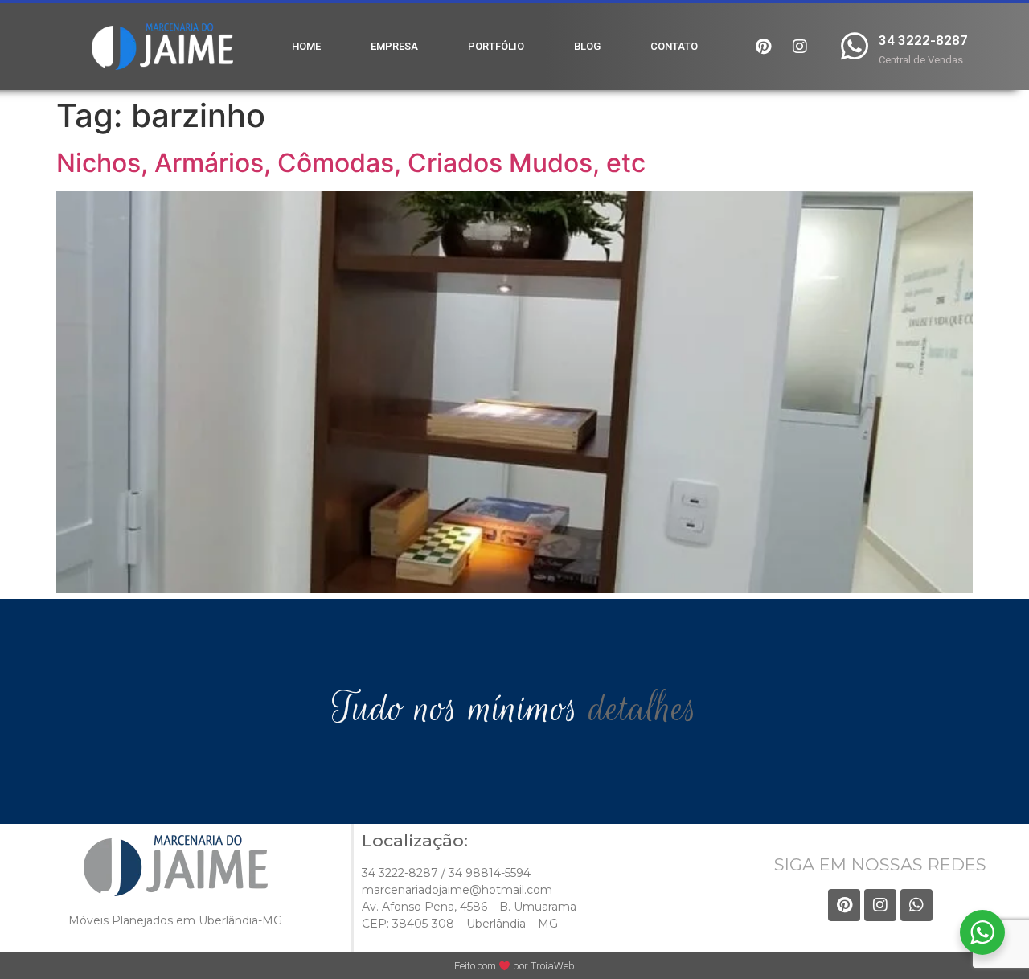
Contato (674, 46)
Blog (587, 46)
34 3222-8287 (923, 40)
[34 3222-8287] (855, 46)
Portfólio (496, 46)
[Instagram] (800, 47)
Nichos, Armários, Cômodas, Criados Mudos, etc (351, 162)
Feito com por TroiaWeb (514, 966)
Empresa (394, 46)
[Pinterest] (764, 47)
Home (306, 46)
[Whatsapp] (916, 905)
